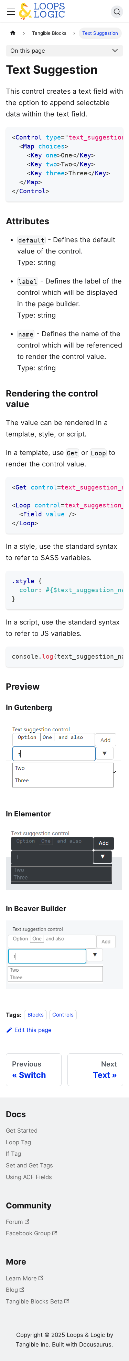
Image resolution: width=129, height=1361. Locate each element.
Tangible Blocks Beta (34, 1301)
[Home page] (13, 33)
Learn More (21, 1278)
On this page (27, 50)
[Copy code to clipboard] (114, 136)
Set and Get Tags (29, 1165)
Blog (12, 1289)
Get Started (21, 1130)
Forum (14, 1221)
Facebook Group (28, 1233)
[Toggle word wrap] (101, 136)
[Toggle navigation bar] (11, 12)
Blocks (36, 1015)
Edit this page (33, 1030)
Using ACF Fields (29, 1177)
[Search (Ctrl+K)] (117, 12)
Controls (63, 1015)
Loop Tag (18, 1142)
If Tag (13, 1153)
